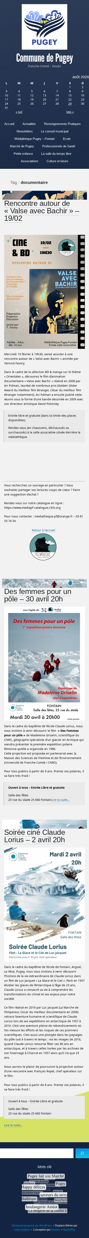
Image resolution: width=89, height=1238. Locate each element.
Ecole (67, 138)
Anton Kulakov (22, 1229)
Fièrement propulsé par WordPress (32, 1225)
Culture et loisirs (57, 161)
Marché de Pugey (22, 146)
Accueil (9, 124)
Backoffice (69, 1229)
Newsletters (25, 131)
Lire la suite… (60, 800)
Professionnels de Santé (58, 146)
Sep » (70, 112)
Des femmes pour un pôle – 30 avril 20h (37, 595)
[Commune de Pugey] (44, 27)
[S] (82, 1153)
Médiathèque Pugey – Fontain (34, 138)
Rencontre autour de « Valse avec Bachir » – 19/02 (41, 210)
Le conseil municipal (54, 131)
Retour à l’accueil (43, 530)
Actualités (29, 124)
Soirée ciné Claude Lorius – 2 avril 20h (34, 836)
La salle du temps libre (56, 153)
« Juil (19, 112)
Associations (29, 161)
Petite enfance (23, 153)
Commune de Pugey (44, 58)
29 (70, 104)
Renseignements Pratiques (62, 124)
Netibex (55, 1229)
